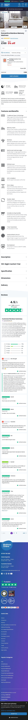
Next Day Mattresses (6, 682)
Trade (2, 645)
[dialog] (14, 710)
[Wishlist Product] (26, 31)
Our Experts (3, 634)
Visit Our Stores (4, 647)
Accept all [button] (14, 713)
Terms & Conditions (5, 697)
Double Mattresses (5, 666)
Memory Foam (22, 86)
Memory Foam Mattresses (7, 675)
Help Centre (4, 650)
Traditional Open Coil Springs (21, 92)
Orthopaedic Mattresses (7, 677)
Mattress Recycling (5, 627)
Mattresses (4, 12)
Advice (2, 618)
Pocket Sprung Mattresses (7, 673)
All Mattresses (4, 664)
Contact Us (3, 620)
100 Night (8, 86)
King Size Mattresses (6, 668)
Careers (3, 641)
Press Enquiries (4, 643)
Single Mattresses (5, 671)
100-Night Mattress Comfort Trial (8, 625)
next (24, 533)
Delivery (3, 622)
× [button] (26, 702)
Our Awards (4, 631)
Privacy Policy (4, 699)
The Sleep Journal (5, 636)
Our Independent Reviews (7, 629)
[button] (9, 38)
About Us (3, 638)
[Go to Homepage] (7, 5)
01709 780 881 (5, 553)
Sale (2, 661)
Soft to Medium (9, 92)
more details (17, 55)
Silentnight (3, 680)
